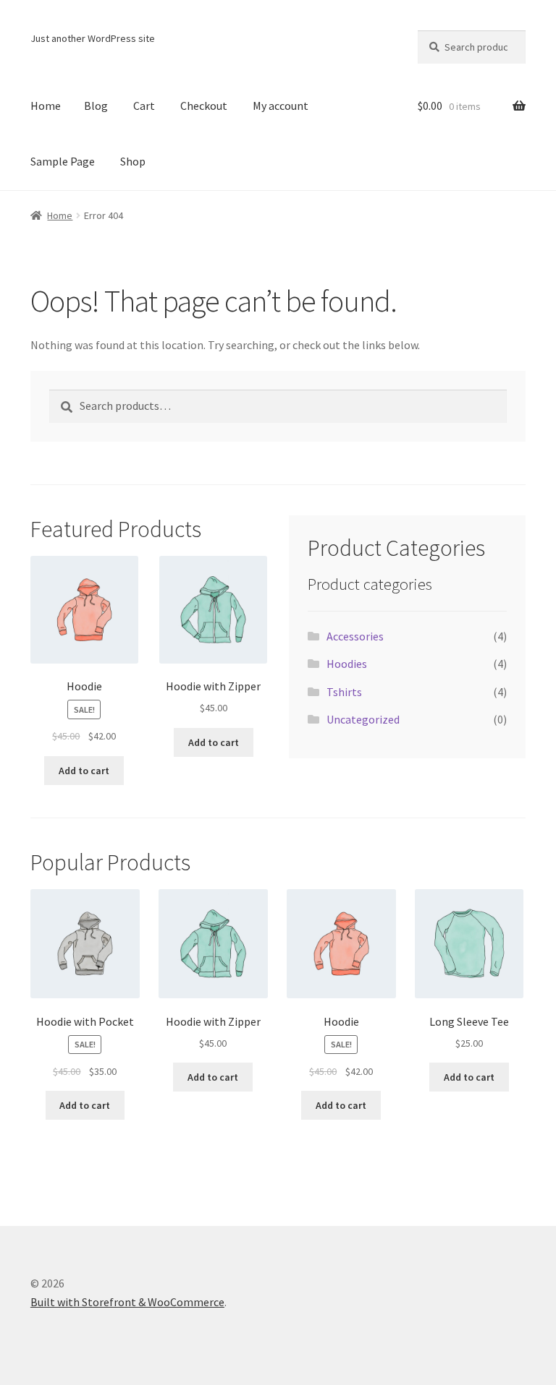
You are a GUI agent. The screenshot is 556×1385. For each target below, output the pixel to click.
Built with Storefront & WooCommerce (127, 1302)
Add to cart (84, 770)
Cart (144, 105)
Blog (96, 105)
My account (280, 105)
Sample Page (62, 161)
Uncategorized (363, 719)
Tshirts (344, 692)
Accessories (355, 636)
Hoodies (347, 663)
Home (45, 105)
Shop (133, 161)
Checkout (203, 105)
